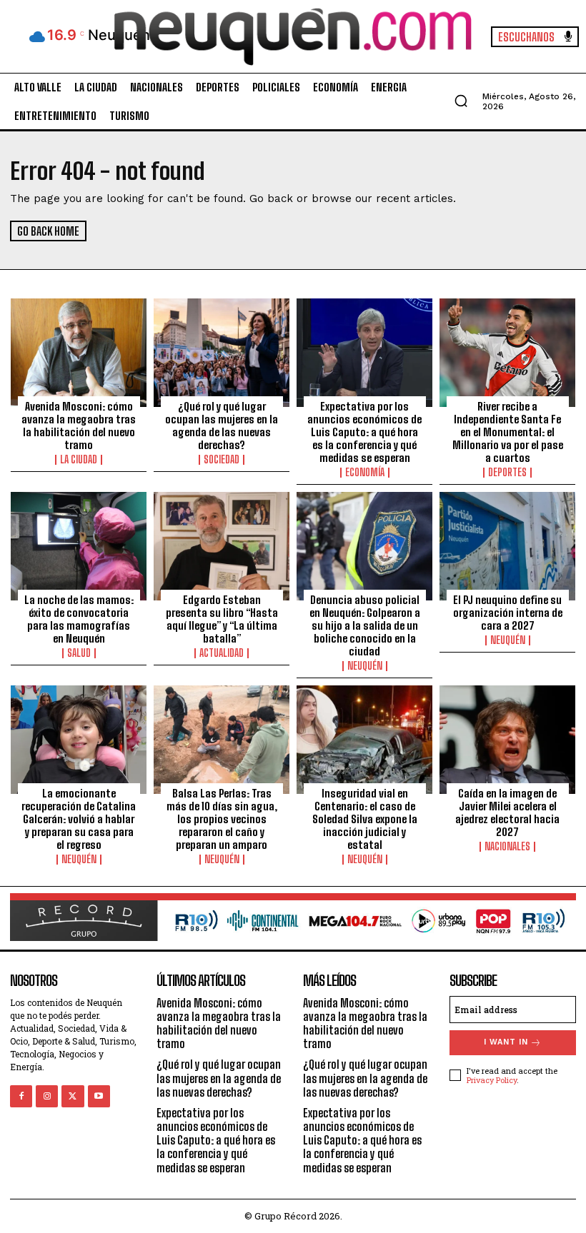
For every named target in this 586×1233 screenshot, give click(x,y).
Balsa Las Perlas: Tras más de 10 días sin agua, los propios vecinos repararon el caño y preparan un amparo (222, 819)
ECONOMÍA (364, 473)
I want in (506, 1042)
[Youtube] (99, 1096)
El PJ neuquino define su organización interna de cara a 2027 (507, 612)
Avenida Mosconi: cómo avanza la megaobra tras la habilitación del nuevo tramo (78, 425)
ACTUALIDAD (221, 653)
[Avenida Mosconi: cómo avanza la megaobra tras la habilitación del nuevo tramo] (78, 352)
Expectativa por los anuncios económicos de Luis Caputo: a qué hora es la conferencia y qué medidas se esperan (364, 432)
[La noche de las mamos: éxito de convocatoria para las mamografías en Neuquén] (78, 546)
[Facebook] (21, 1096)
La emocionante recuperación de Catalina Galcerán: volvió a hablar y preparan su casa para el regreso (78, 819)
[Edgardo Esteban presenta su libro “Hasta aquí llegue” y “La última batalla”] (221, 546)
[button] (461, 100)
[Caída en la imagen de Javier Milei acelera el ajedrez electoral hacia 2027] (507, 739)
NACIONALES (507, 847)
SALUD (79, 653)
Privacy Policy (492, 1080)
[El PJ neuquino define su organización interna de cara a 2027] (507, 546)
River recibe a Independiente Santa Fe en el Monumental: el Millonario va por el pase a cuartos (507, 432)
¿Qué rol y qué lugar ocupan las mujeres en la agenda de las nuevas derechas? (221, 425)
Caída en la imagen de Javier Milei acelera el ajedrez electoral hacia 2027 (507, 812)
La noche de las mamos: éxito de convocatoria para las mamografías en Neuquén (79, 619)
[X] (72, 1096)
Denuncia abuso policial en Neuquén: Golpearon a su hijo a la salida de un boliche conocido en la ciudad (364, 625)
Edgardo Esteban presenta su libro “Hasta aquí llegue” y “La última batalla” (222, 619)
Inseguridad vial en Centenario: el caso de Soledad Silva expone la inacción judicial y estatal (364, 819)
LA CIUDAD (78, 460)
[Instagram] (47, 1096)
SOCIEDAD (221, 460)
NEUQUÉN (364, 666)
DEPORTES (507, 473)
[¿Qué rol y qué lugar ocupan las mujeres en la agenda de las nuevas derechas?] (221, 352)
